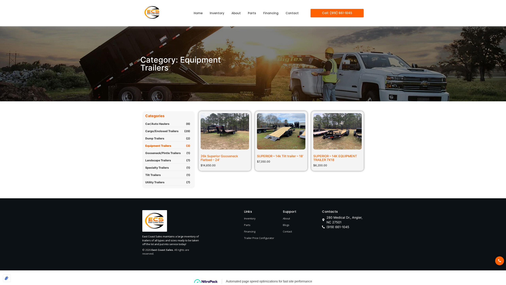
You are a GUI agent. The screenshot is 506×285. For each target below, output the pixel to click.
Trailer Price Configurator (259, 238)
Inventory (250, 218)
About (286, 218)
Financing (249, 231)
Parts (247, 225)
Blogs (286, 225)
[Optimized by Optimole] (7, 278)
